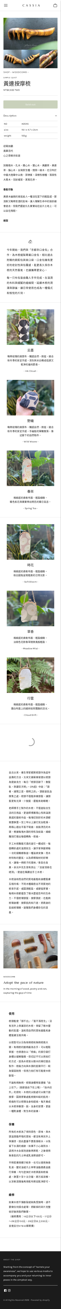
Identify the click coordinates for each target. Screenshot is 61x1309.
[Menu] (5, 5)
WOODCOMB (19, 72)
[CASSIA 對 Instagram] (9, 1291)
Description (9, 115)
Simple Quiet (10, 78)
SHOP (6, 72)
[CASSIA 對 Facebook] (5, 1291)
